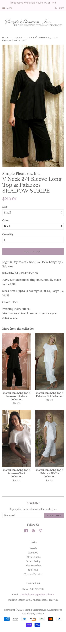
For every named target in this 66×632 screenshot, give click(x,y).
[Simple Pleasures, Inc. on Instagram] (40, 531)
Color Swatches (33, 565)
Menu (9, 7)
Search (33, 548)
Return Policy (33, 561)
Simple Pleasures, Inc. (36, 609)
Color (5, 220)
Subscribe (54, 515)
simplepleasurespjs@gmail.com (37, 594)
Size (5, 206)
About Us (33, 552)
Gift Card (33, 570)
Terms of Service (33, 574)
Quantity (8, 234)
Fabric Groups (33, 557)
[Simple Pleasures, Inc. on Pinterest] (33, 531)
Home (5, 37)
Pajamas (18, 37)
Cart (61, 7)
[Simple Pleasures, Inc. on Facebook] (26, 531)
